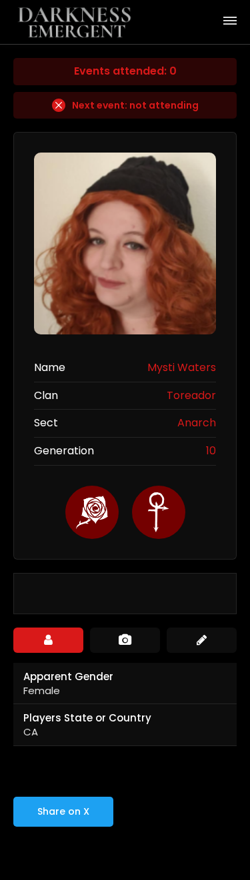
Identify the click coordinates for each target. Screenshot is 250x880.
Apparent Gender (68, 676)
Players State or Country (87, 718)
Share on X (63, 811)
